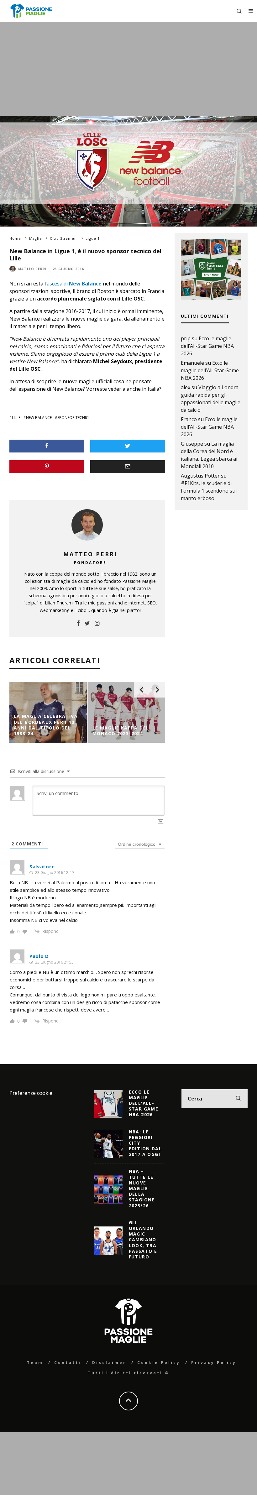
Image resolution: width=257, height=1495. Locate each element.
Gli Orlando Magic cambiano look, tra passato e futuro (143, 1240)
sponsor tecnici (73, 417)
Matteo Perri (32, 269)
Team (35, 1362)
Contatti (67, 1362)
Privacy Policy (213, 1362)
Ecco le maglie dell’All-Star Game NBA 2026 (207, 346)
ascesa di (74, 283)
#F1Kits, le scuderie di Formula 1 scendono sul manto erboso (209, 491)
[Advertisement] (128, 69)
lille (16, 417)
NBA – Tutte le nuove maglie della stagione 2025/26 (142, 1188)
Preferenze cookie (30, 1093)
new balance (39, 417)
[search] (238, 1098)
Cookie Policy (158, 1362)
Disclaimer (109, 1362)
